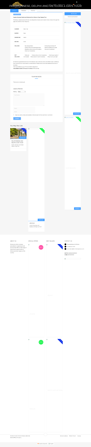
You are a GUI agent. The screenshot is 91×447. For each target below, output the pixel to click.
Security (79, 435)
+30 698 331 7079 (71, 246)
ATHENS (32, 314)
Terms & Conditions (64, 435)
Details (14, 10)
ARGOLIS (32, 223)
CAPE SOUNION (71, 168)
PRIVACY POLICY (72, 435)
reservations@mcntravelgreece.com (75, 248)
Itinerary (23, 10)
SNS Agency (18, 437)
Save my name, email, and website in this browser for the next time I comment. (33, 115)
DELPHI (50, 295)
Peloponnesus (17, 14)
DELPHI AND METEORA (73, 73)
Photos (33, 10)
